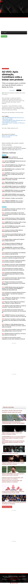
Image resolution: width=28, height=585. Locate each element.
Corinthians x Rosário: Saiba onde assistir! (11, 412)
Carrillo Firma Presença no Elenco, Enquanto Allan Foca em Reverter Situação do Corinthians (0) (13, 219)
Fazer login (4, 36)
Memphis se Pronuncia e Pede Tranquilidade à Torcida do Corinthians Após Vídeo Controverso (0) (14, 265)
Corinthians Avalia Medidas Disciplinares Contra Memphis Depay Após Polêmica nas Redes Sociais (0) (13, 274)
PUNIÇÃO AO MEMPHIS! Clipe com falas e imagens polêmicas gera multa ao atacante (13, 463)
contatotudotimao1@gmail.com (17, 577)
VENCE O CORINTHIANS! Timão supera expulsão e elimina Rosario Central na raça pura (13, 474)
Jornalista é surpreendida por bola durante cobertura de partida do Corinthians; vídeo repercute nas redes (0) (13, 214)
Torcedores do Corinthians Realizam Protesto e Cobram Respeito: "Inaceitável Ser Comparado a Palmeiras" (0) (14, 294)
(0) (14, 162)
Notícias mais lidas (6, 136)
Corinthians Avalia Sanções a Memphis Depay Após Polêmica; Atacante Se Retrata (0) (13, 278)
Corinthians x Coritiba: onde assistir (10, 453)
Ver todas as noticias (7, 506)
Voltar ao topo (14, 583)
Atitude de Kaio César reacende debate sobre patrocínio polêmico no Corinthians (12, 481)
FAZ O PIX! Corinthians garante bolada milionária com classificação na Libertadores (14, 503)
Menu (5, 32)
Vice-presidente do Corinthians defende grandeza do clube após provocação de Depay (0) (13, 269)
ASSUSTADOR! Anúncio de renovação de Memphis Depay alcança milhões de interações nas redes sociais (13, 442)
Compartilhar (12, 90)
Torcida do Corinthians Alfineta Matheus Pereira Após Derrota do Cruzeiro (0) (12, 231)
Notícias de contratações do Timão (10, 135)
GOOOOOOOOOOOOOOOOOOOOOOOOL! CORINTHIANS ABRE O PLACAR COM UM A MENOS (13, 422)
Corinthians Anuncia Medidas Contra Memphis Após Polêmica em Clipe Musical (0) (14, 253)
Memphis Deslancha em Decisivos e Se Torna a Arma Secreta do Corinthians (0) (14, 334)
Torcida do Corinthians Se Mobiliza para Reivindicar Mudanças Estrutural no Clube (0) (12, 244)
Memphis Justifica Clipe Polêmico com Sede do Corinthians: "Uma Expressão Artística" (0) (14, 306)
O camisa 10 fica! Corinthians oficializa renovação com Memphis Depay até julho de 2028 (13, 492)
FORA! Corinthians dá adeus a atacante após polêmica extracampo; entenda (12, 433)
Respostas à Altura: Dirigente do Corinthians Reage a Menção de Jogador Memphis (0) (13, 302)
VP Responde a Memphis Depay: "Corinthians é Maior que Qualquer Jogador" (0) (13, 298)
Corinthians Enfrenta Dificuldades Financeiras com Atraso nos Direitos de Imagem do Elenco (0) (14, 257)
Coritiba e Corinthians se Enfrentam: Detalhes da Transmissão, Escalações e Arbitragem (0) (13, 261)
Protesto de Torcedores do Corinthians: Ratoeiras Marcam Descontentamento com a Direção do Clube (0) (13, 283)
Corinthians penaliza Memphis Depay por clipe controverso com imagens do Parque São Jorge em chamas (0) (14, 235)
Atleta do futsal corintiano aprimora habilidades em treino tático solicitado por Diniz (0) (13, 338)
